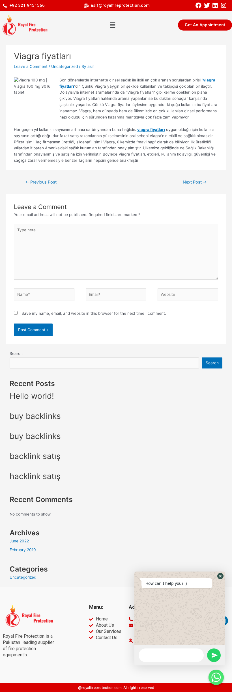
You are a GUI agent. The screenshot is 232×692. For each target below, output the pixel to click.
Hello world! (32, 396)
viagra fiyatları (151, 129)
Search (16, 353)
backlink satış (35, 456)
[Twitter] (207, 5)
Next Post (195, 182)
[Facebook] (198, 5)
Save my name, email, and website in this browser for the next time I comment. (94, 313)
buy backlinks (35, 416)
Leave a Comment (31, 66)
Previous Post (41, 182)
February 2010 (23, 549)
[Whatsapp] (216, 677)
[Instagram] (223, 5)
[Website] (188, 296)
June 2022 (19, 541)
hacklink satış (35, 476)
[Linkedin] (215, 5)
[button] (112, 25)
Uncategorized (64, 66)
